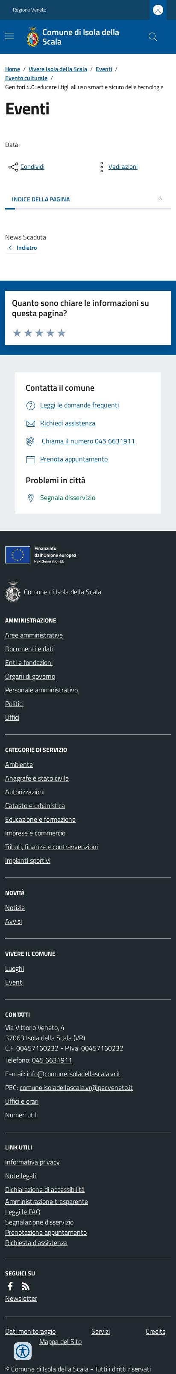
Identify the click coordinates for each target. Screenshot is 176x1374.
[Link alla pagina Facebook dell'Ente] (10, 1286)
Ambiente (19, 764)
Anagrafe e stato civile (37, 778)
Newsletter (21, 1298)
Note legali (20, 1175)
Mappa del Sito (60, 1341)
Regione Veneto (29, 10)
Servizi (100, 1331)
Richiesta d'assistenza (36, 1242)
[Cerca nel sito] (149, 37)
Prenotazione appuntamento (46, 1232)
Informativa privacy (32, 1162)
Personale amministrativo (41, 690)
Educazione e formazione (40, 819)
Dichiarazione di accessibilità (45, 1189)
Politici (14, 703)
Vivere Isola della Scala (58, 68)
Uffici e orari (21, 1101)
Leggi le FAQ (23, 1211)
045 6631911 (52, 1060)
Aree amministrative (34, 635)
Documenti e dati (29, 649)
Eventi (104, 68)
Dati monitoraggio (30, 1331)
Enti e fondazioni (29, 662)
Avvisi (13, 921)
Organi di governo (30, 676)
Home (12, 68)
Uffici (12, 717)
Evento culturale (26, 77)
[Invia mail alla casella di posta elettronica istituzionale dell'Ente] (73, 1074)
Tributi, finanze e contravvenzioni (51, 846)
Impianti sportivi (27, 860)
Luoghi (14, 968)
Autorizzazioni (24, 792)
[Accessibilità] (22, 1351)
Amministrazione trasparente (46, 1201)
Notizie (15, 907)
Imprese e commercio (35, 833)
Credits (155, 1331)
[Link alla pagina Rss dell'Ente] (26, 1286)
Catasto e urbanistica (35, 805)
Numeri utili (21, 1115)
